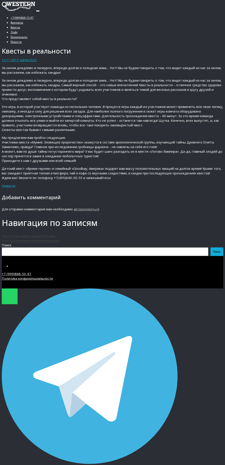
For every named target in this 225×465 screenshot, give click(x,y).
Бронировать (19, 37)
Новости (16, 42)
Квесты (15, 27)
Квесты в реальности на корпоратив (30, 240)
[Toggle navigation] (38, 11)
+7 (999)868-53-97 (16, 274)
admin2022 (28, 60)
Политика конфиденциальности (27, 278)
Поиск (6, 245)
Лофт (14, 32)
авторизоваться (86, 209)
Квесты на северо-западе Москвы (28, 236)
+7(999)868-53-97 (22, 18)
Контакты (17, 22)
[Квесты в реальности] (19, 9)
